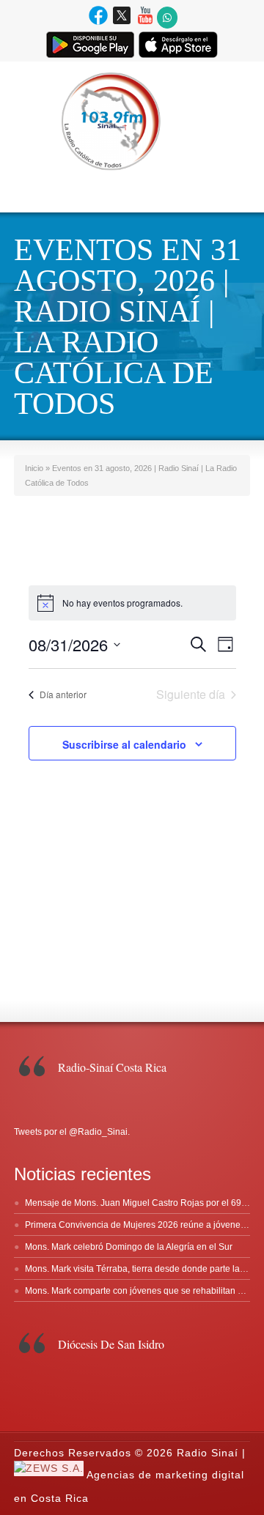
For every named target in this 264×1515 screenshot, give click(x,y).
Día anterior (63, 694)
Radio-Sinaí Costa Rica (112, 1067)
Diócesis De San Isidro (111, 1344)
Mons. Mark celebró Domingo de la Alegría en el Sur (128, 1247)
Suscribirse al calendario (124, 744)
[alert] (132, 603)
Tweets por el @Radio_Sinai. (72, 1132)
